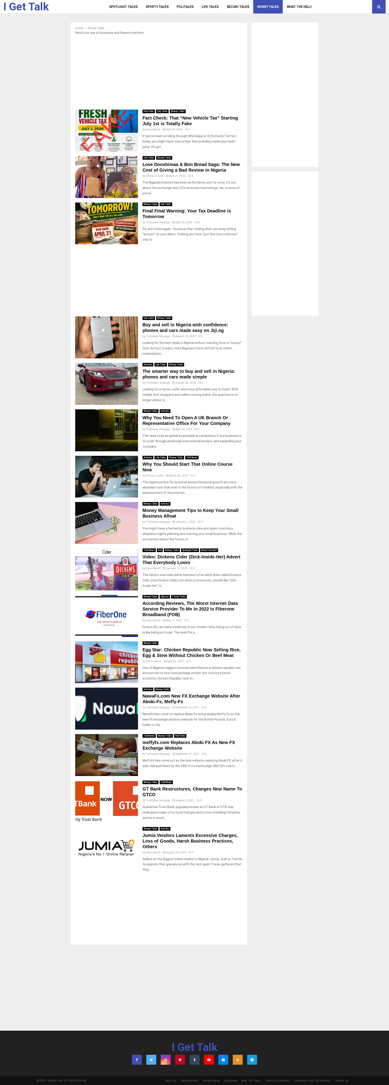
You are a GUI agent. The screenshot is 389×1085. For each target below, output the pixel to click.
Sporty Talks (157, 7)
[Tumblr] (194, 1060)
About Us (170, 1080)
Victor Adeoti (154, 661)
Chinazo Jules (155, 175)
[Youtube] (209, 1060)
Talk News (191, 457)
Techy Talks (179, 596)
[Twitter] (151, 1060)
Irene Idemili (153, 129)
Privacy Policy (211, 1080)
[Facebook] (137, 1060)
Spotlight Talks (123, 7)
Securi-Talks (238, 7)
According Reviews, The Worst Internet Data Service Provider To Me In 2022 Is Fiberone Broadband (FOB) (190, 609)
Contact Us (341, 1080)
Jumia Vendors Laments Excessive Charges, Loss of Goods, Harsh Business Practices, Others (190, 841)
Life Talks (210, 7)
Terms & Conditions (277, 1080)
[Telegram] (252, 1060)
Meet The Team (251, 1080)
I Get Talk (26, 6)
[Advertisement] (158, 73)
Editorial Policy (190, 1080)
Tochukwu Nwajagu (158, 222)
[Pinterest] (180, 1060)
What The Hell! (299, 7)
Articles (148, 364)
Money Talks (268, 7)
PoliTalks (185, 7)
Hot (160, 550)
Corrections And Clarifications (312, 1080)
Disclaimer (230, 1080)
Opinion (165, 596)
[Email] (223, 1060)
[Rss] (238, 1060)
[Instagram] (166, 1060)
